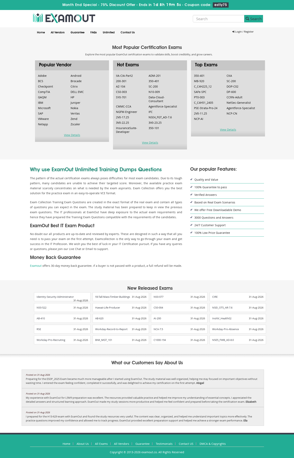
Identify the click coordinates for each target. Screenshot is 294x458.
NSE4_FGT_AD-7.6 (160, 117)
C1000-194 (160, 340)
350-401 (154, 81)
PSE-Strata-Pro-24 (205, 108)
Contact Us (128, 32)
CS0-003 (121, 92)
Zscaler (75, 124)
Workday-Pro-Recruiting (51, 340)
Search (255, 18)
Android (76, 76)
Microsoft (44, 108)
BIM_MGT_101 (103, 340)
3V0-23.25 (155, 122)
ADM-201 (155, 76)
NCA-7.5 (158, 329)
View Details (72, 135)
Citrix (74, 86)
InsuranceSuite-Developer (126, 130)
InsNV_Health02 (221, 318)
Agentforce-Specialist (163, 106)
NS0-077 (158, 297)
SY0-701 (121, 97)
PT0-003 (199, 97)
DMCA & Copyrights (213, 444)
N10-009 (154, 92)
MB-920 (199, 81)
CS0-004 (158, 307)
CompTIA (44, 92)
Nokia (74, 108)
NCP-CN (232, 113)
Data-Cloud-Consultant (157, 99)
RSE (39, 329)
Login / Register (244, 31)
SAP (40, 113)
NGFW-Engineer (126, 112)
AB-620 (99, 318)
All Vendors (58, 32)
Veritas (75, 113)
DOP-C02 (232, 86)
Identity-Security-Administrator (55, 297)
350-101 (154, 128)
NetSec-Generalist (239, 103)
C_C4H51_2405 (203, 103)
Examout (36, 266)
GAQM (42, 97)
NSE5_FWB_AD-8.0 (223, 340)
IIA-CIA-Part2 (124, 76)
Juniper (75, 103)
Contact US (186, 444)
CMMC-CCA (123, 106)
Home (41, 32)
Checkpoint (45, 86)
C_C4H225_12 (203, 86)
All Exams (101, 444)
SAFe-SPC (200, 92)
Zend (74, 119)
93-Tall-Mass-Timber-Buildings (112, 297)
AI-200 (157, 318)
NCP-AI (198, 119)
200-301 (121, 81)
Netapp (43, 124)
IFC (151, 112)
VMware (43, 119)
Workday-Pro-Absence (225, 329)
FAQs (93, 32)
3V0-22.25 (122, 122)
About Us (83, 444)
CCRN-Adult (234, 97)
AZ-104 (120, 86)
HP (72, 97)
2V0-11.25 (200, 113)
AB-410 (41, 318)
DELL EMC (77, 92)
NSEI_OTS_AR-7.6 (222, 307)
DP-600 (231, 92)
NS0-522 (41, 307)
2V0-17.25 (122, 117)
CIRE (215, 297)
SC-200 (153, 86)
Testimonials (164, 444)
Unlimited (109, 32)
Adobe (42, 76)
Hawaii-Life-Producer (107, 307)
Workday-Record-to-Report (111, 329)
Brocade (76, 81)
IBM (40, 103)
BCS (40, 81)
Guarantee (77, 32)
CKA (229, 76)
